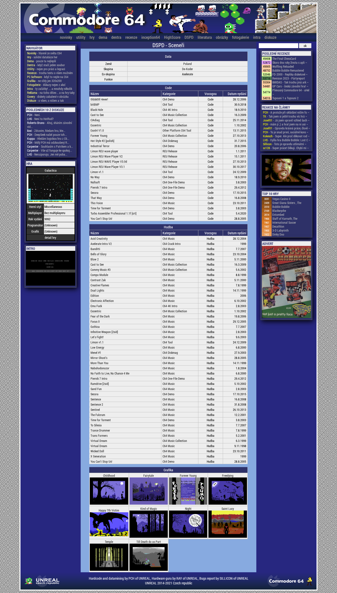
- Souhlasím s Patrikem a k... (50, 146)
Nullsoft (95, 182)
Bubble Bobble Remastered (288, 70)
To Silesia (96, 425)
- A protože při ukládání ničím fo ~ (286, 112)
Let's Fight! (97, 337)
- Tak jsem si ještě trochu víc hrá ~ (285, 116)
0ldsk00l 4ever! (99, 99)
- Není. (33, 115)
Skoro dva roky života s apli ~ (289, 62)
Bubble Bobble (280, 207)
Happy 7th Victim (109, 510)
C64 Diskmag (170, 141)
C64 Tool (168, 104)
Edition (95, 295)
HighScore (172, 37)
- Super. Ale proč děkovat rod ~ (286, 136)
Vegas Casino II (281, 199)
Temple (109, 542)
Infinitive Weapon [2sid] (104, 332)
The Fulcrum (98, 415)
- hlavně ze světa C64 (44, 53)
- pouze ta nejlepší (41, 61)
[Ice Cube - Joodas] (286, 170)
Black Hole (97, 110)
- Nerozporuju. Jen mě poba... (47, 154)
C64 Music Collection (175, 115)
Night (188, 509)
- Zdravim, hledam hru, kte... (46, 131)
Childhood (109, 475)
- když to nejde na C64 (47, 77)
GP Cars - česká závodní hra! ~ (290, 86)
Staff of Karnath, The (284, 218)
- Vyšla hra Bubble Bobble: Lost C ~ (286, 140)
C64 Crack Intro (172, 244)
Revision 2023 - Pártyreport (288, 78)
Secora (94, 193)
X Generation (98, 456)
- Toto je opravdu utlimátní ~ (284, 144)
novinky (66, 37)
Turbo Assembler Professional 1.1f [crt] (113, 213)
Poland (187, 64)
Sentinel (95, 410)
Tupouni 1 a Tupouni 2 (285, 98)
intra (256, 37)
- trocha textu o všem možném (50, 73)
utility (80, 37)
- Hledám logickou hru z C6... (48, 138)
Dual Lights (97, 290)
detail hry (50, 237)
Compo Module (99, 275)
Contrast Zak (98, 280)
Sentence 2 (97, 404)
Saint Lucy (228, 509)
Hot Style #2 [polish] (102, 141)
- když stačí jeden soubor (46, 65)
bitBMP (95, 104)
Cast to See (97, 115)
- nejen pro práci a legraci (46, 69)
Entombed (278, 215)
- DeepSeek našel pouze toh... (47, 135)
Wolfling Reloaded (283, 66)
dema (103, 37)
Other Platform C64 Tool (177, 130)
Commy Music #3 (101, 270)
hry (92, 37)
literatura (205, 37)
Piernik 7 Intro (99, 187)
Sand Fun (96, 389)
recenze (131, 37)
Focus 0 (95, 321)
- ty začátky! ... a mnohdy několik (49, 89)
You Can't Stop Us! (101, 218)
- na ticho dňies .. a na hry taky (51, 93)
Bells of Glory (98, 254)
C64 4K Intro (170, 110)
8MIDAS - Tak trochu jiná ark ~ (290, 82)
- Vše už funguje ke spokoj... (49, 150)
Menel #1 (96, 353)
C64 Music (169, 203)
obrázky (222, 37)
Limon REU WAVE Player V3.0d (109, 161)
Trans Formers (99, 435)
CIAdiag (95, 120)
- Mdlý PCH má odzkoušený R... (48, 142)
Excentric (96, 125)
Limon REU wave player (104, 151)
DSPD (189, 37)
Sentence (96, 399)
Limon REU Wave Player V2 (107, 156)
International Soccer (284, 222)
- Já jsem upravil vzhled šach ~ (286, 120)
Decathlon (278, 226)
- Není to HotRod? (40, 119)
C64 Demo (168, 99)
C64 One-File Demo (174, 182)
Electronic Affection (102, 301)
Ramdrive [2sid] (100, 384)
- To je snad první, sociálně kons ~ (285, 132)
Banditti (95, 249)
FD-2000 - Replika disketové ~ (290, 74)
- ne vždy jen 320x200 (44, 81)
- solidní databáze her (42, 57)
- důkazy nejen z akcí (46, 85)
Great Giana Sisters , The (286, 203)
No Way (95, 177)
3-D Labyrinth (280, 230)
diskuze (270, 37)
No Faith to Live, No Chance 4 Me (110, 373)
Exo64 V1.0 (97, 130)
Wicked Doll (97, 451)
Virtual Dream (99, 441)
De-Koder (187, 69)
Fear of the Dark (100, 316)
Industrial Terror (100, 146)
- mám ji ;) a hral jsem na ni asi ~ (285, 124)
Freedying (227, 475)
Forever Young (99, 136)
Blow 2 (95, 259)
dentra (116, 37)
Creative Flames (100, 285)
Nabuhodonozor (100, 368)
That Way (96, 198)
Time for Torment (101, 208)
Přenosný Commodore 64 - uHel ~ (290, 92)
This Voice (97, 203)
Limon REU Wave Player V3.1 (108, 167)
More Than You (99, 363)
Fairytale (148, 475)
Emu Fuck (96, 306)
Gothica (95, 327)
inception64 (150, 37)
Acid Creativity (99, 238)
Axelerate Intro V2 (101, 244)
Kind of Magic (148, 509)
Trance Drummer (100, 430)
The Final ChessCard (284, 58)
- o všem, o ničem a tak (45, 100)
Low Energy (97, 347)
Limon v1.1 (97, 172)
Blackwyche (279, 211)
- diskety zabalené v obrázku (48, 97)
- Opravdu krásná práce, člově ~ (286, 128)
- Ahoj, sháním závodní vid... (49, 125)
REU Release (170, 151)
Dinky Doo (278, 234)
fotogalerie (240, 37)
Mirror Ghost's (99, 358)
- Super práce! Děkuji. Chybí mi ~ (286, 148)
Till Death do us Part (148, 542)
